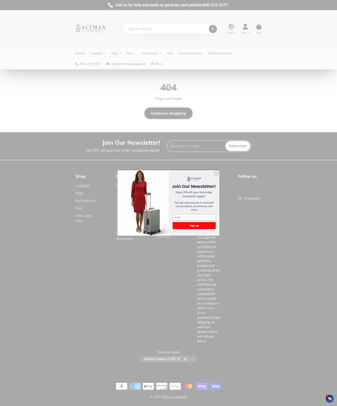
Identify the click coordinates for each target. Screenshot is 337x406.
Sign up (194, 225)
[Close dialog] (216, 173)
